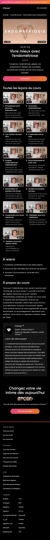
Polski (21, 523)
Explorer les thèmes (10, 453)
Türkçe (21, 519)
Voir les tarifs (8, 435)
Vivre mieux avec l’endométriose (35, 15)
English (5, 499)
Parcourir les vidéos (25, 411)
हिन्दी (20, 503)
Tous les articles (9, 449)
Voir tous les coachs (10, 458)
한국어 (21, 511)
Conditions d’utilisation (11, 488)
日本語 (21, 507)
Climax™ (19, 326)
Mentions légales (9, 480)
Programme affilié (10, 462)
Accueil (5, 15)
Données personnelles (11, 484)
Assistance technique (11, 476)
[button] (13, 105)
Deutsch (6, 528)
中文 (20, 499)
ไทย (20, 532)
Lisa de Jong (25, 47)
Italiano (6, 511)
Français (6, 503)
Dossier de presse (10, 466)
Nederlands (7, 532)
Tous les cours (15, 15)
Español (6, 507)
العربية (5, 519)
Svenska (22, 528)
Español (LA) (7, 523)
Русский (22, 515)
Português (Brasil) (10, 515)
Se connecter (42, 8)
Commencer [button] (25, 79)
